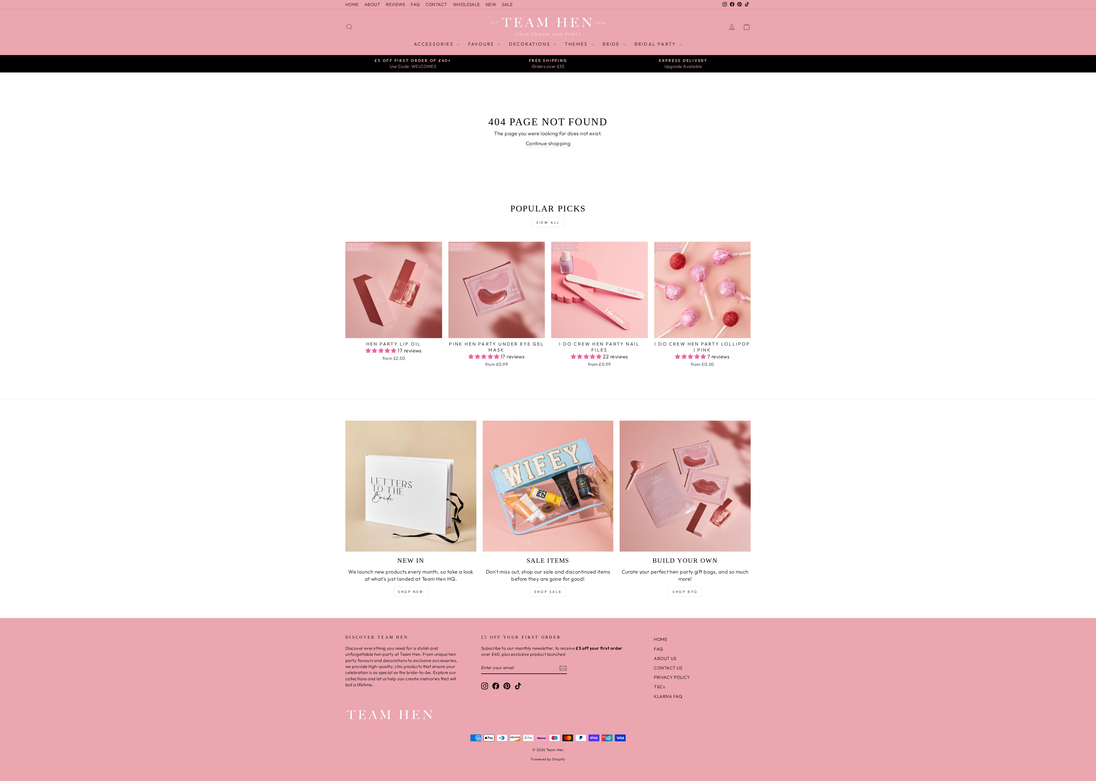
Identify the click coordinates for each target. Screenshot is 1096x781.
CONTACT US (668, 668)
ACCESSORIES (434, 44)
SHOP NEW (411, 592)
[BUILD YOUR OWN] (685, 486)
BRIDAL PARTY (656, 44)
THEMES (577, 44)
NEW (491, 4)
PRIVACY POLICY (672, 677)
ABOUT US (665, 658)
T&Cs (659, 686)
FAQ (415, 4)
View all (548, 222)
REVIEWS (395, 4)
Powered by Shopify (548, 759)
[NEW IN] (410, 486)
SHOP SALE (548, 592)
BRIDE (612, 44)
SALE (507, 4)
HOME (352, 4)
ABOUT (372, 4)
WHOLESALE (466, 4)
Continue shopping (548, 143)
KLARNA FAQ (668, 696)
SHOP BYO (685, 592)
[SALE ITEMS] (548, 486)
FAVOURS (482, 44)
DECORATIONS (530, 44)
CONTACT (436, 4)
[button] (382, 350)
